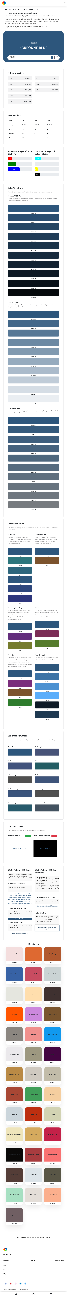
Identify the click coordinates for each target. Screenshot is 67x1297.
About (5, 1265)
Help (4, 1270)
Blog (4, 1274)
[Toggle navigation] (64, 3)
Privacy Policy (24, 1290)
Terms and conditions (9, 1290)
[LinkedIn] (5, 1283)
